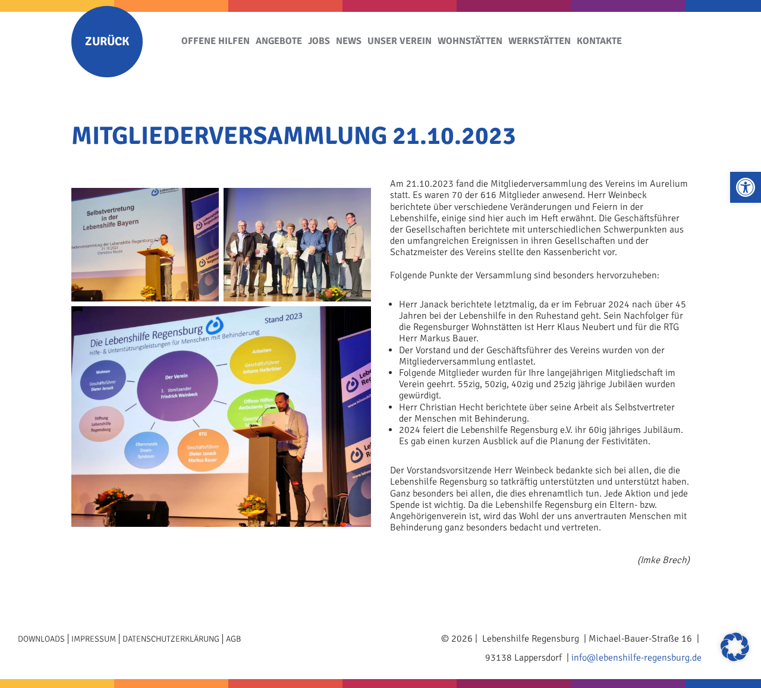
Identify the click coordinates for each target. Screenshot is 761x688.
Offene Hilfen (215, 41)
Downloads (41, 639)
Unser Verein (399, 41)
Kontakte (599, 41)
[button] (745, 187)
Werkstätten (539, 41)
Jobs (319, 41)
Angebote (279, 41)
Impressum (93, 639)
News (348, 41)
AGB (233, 639)
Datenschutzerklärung (170, 639)
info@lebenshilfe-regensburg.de (636, 658)
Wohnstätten (470, 41)
